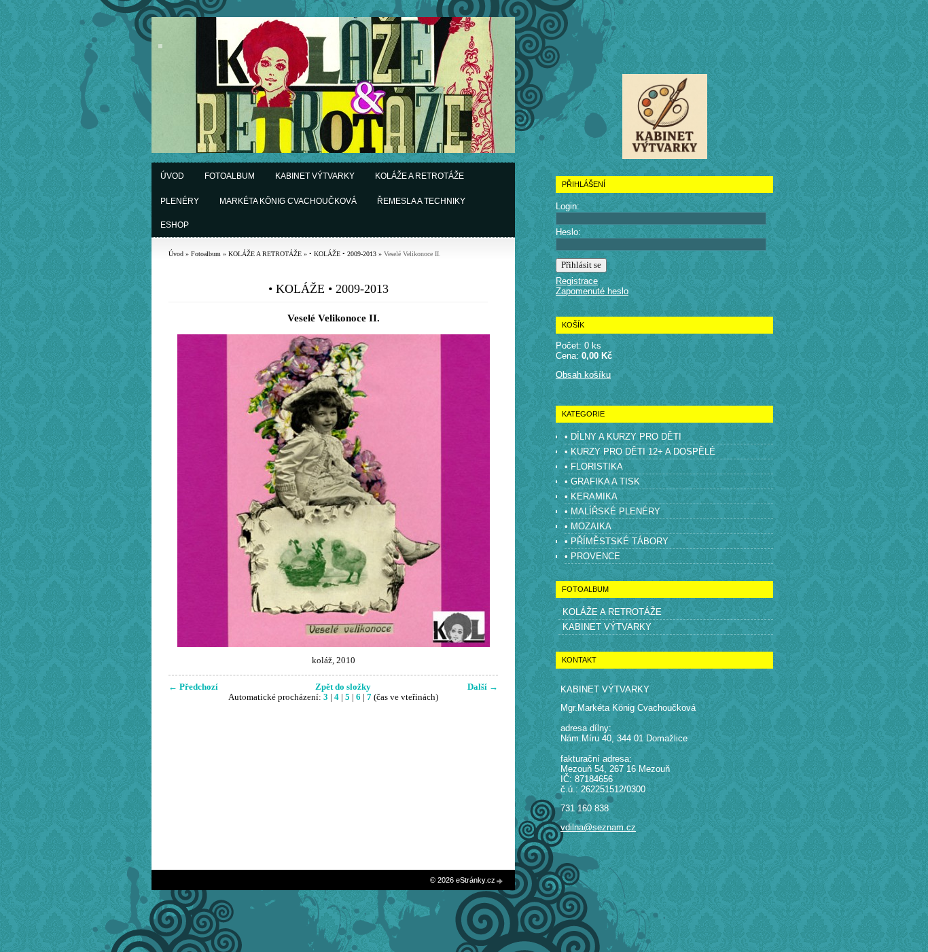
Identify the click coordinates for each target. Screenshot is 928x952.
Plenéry (179, 201)
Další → (482, 687)
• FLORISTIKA (594, 466)
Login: (567, 206)
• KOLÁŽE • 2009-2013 (342, 254)
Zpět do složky (343, 687)
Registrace (577, 281)
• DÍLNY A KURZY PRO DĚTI (623, 436)
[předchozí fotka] (190, 490)
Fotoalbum (229, 176)
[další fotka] (476, 490)
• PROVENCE (592, 556)
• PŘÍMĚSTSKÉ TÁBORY (616, 541)
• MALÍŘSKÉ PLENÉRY (612, 511)
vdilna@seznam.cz (598, 827)
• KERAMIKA (591, 496)
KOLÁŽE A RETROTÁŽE (265, 254)
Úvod (172, 176)
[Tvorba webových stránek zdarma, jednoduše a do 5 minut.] (500, 881)
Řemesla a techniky (421, 201)
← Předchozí (193, 687)
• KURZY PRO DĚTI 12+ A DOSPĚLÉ (640, 451)
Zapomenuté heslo (592, 291)
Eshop (174, 225)
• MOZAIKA (588, 526)
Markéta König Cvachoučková (288, 201)
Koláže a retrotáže (419, 176)
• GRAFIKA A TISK (602, 481)
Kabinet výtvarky (315, 176)
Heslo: (568, 232)
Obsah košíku (583, 375)
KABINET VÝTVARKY (607, 627)
